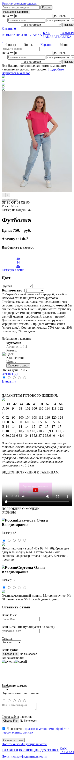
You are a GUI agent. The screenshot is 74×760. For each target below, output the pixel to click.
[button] (3, 199)
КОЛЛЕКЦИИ (12, 35)
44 (18, 262)
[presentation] (4, 195)
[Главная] (37, 41)
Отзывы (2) (9, 373)
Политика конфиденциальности (24, 744)
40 (18, 258)
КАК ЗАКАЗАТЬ (51, 34)
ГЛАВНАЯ (10, 750)
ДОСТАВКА (33, 35)
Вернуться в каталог (16, 73)
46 (18, 266)
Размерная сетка (13, 270)
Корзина (9, 28)
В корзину (9, 381)
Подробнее (56, 69)
